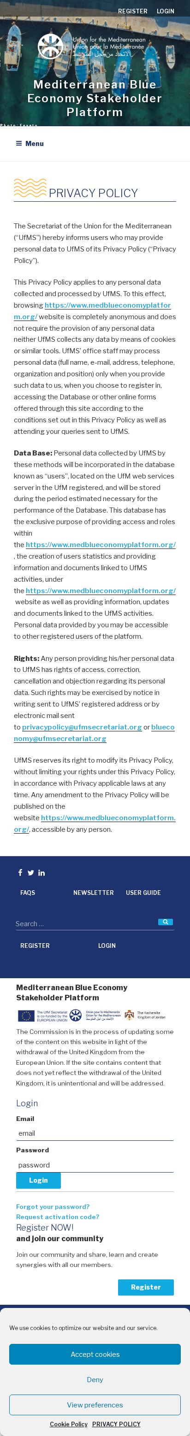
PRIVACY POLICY (116, 1424)
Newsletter (93, 892)
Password (32, 1150)
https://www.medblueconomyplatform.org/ (101, 545)
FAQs (27, 892)
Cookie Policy (69, 1424)
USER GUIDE (143, 892)
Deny (95, 1380)
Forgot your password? (52, 1206)
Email (25, 1118)
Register (146, 1287)
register (133, 11)
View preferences (95, 1405)
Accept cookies (95, 1354)
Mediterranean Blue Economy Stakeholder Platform (95, 98)
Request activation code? (57, 1216)
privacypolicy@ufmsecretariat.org (82, 727)
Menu (34, 143)
